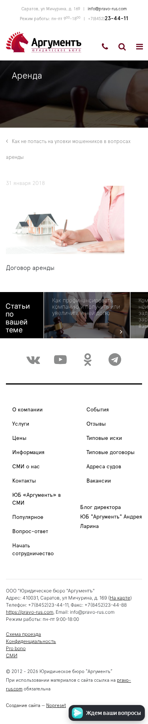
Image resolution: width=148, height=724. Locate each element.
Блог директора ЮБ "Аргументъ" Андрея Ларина (111, 517)
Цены (19, 438)
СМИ (11, 655)
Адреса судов (103, 466)
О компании (27, 410)
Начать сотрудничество (33, 549)
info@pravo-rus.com (107, 9)
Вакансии (98, 481)
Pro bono (16, 648)
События (97, 410)
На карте (120, 598)
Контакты (24, 481)
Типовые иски (104, 438)
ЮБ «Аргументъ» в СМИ (36, 499)
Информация (28, 452)
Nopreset (56, 705)
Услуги (20, 424)
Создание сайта (23, 705)
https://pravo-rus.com (29, 612)
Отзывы (96, 424)
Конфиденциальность (31, 641)
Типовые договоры (110, 452)
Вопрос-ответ (30, 531)
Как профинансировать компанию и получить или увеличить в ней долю (86, 306)
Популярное (27, 517)
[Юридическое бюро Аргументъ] (43, 41)
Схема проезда (23, 634)
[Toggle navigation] (139, 47)
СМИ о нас (26, 466)
